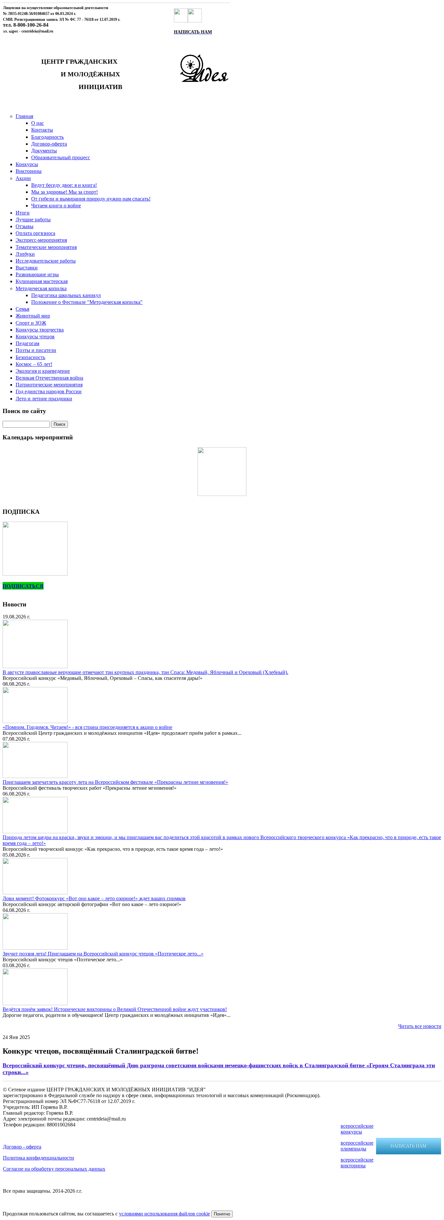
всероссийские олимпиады (357, 1145)
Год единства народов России (49, 391)
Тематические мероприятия (46, 247)
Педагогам (27, 343)
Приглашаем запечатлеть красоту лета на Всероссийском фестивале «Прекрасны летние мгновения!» (115, 782)
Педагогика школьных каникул (66, 295)
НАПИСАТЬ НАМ (408, 1146)
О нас (37, 123)
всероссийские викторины (357, 1162)
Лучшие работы (33, 219)
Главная (24, 116)
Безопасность (30, 357)
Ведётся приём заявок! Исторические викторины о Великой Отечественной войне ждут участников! (115, 1009)
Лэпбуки (25, 254)
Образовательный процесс (60, 157)
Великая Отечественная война (49, 378)
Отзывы (24, 226)
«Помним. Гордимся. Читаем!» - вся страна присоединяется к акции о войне (87, 727)
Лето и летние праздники (44, 398)
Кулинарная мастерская (42, 281)
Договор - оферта (22, 1146)
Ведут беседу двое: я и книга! (64, 185)
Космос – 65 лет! (34, 364)
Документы (44, 150)
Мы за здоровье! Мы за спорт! (64, 192)
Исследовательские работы (46, 261)
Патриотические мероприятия (49, 384)
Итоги (23, 212)
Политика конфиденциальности (38, 1158)
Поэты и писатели (36, 350)
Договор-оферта (49, 144)
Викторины (29, 171)
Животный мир (33, 315)
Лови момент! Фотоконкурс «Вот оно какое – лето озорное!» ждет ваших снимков (94, 898)
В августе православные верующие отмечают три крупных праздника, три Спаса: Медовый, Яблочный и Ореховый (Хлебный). (145, 672)
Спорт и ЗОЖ (31, 323)
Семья (22, 309)
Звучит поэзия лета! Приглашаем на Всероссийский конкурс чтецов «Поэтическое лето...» (103, 953)
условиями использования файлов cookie (164, 1213)
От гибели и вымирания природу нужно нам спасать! (90, 198)
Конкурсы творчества (40, 329)
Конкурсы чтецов (35, 336)
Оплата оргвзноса (35, 233)
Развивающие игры (37, 274)
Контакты (42, 130)
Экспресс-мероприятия (41, 240)
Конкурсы (27, 164)
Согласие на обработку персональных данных (54, 1169)
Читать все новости (419, 1026)
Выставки (27, 267)
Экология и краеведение (43, 371)
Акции (23, 178)
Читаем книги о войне (56, 205)
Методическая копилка (41, 288)
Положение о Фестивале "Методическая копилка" (87, 302)
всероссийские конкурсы (357, 1129)
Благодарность (47, 137)
